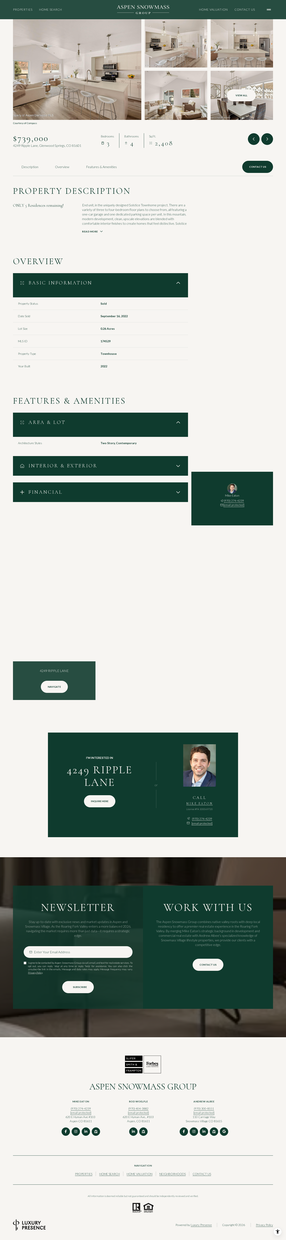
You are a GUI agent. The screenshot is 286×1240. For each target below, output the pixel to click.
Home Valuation (213, 9)
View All (241, 95)
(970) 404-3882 (138, 1108)
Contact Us (244, 9)
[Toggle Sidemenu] (269, 9)
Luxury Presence (201, 1225)
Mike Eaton (199, 803)
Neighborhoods (172, 1174)
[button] (257, 167)
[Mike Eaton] (199, 765)
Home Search (50, 9)
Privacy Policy (35, 972)
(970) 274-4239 (234, 500)
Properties (22, 9)
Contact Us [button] (202, 1174)
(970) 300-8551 (204, 1108)
